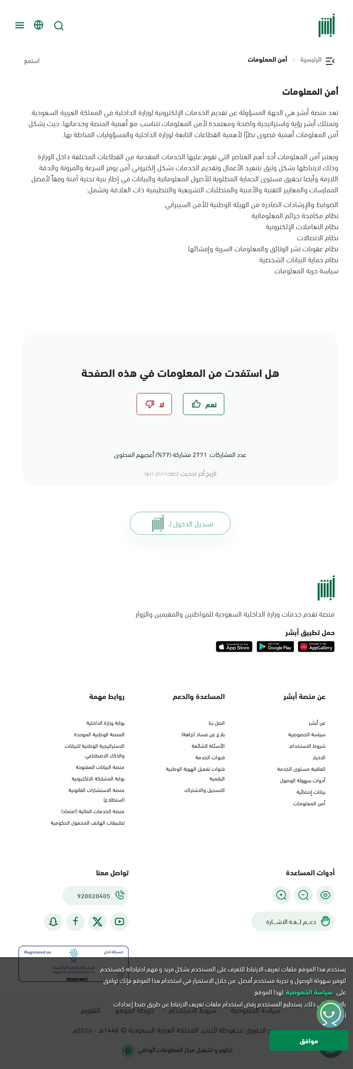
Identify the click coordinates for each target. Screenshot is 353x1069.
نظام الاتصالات (317, 236)
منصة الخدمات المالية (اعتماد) (93, 810)
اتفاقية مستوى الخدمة (301, 768)
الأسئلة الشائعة (208, 745)
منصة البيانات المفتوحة (100, 766)
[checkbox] (203, 404)
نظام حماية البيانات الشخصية (298, 259)
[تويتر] (97, 921)
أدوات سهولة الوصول (302, 779)
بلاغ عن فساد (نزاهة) (203, 733)
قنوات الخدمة (210, 756)
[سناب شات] (53, 921)
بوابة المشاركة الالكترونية (98, 778)
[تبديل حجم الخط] (303, 895)
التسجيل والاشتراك (204, 789)
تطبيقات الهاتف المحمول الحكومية (88, 822)
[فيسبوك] (75, 921)
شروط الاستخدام (307, 745)
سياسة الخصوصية (306, 733)
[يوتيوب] (119, 921)
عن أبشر (317, 722)
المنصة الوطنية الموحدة (99, 733)
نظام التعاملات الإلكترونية (302, 225)
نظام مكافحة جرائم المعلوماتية (294, 214)
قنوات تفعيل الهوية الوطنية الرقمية (195, 773)
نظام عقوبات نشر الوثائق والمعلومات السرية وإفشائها (263, 247)
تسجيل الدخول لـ (191, 523)
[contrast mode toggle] (325, 895)
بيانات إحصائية (310, 791)
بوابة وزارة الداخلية (105, 722)
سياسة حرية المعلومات (306, 270)
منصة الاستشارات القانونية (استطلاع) (96, 794)
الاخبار (319, 756)
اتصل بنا (217, 722)
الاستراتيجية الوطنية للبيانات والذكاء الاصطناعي (95, 750)
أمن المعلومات (309, 802)
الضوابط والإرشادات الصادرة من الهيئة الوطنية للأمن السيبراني (251, 203)
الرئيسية (311, 59)
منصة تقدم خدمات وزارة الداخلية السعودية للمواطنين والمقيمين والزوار (235, 613)
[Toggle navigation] (18, 25)
